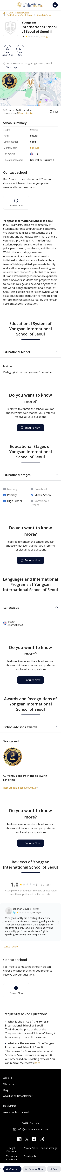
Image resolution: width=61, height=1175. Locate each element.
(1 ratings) (44, 36)
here (37, 1063)
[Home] (4, 13)
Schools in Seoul (44, 15)
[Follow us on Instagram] (42, 1139)
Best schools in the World (16, 1112)
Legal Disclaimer (11, 1149)
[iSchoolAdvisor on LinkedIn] (19, 1139)
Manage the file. (25, 113)
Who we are (9, 1084)
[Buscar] (55, 5)
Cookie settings (49, 1148)
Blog (5, 1090)
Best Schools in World (19, 13)
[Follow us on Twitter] (27, 1139)
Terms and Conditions (12, 1158)
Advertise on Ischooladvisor (17, 1095)
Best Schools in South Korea (19, 15)
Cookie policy (31, 1156)
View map (12, 67)
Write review (11, 946)
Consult (34, 147)
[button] (30, 351)
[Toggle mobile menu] (5, 5)
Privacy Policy (30, 1148)
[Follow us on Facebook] (34, 1139)
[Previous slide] (3, 922)
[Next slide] (58, 922)
